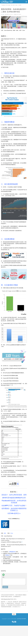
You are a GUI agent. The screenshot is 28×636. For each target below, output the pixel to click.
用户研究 (13, 5)
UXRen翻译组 (12, 551)
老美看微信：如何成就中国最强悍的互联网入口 (14, 509)
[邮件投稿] (15, 622)
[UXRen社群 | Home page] (9, 2)
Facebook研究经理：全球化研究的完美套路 (14, 501)
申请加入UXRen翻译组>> (14, 518)
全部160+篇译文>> (14, 513)
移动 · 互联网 (18, 5)
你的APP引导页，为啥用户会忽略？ (14, 505)
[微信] (3, 575)
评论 (3, 577)
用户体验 (8, 5)
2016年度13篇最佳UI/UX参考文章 (14, 498)
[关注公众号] (13, 622)
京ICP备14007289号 (21, 618)
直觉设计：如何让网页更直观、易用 (14, 495)
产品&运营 (3, 5)
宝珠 (3, 14)
